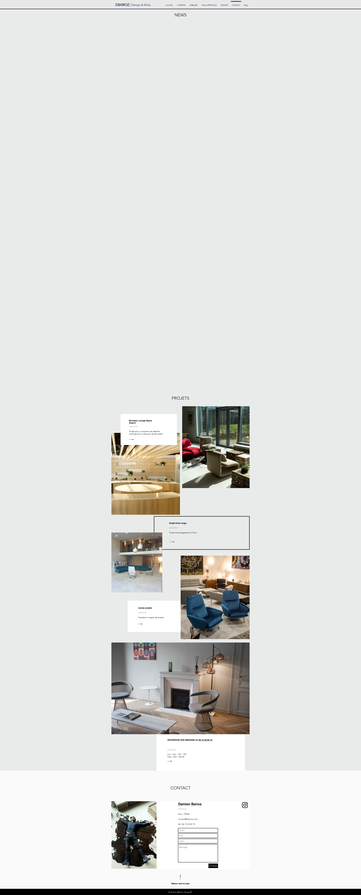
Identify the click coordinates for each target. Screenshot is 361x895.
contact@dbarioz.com (188, 819)
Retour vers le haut (180, 883)
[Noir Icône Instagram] (245, 805)
